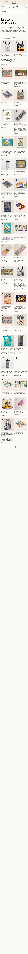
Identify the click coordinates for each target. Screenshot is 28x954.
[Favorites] (13, 7)
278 (22, 447)
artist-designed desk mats (10, 28)
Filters (8, 38)
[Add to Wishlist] (3, 42)
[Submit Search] (3, 11)
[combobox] (14, 11)
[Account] (10, 7)
